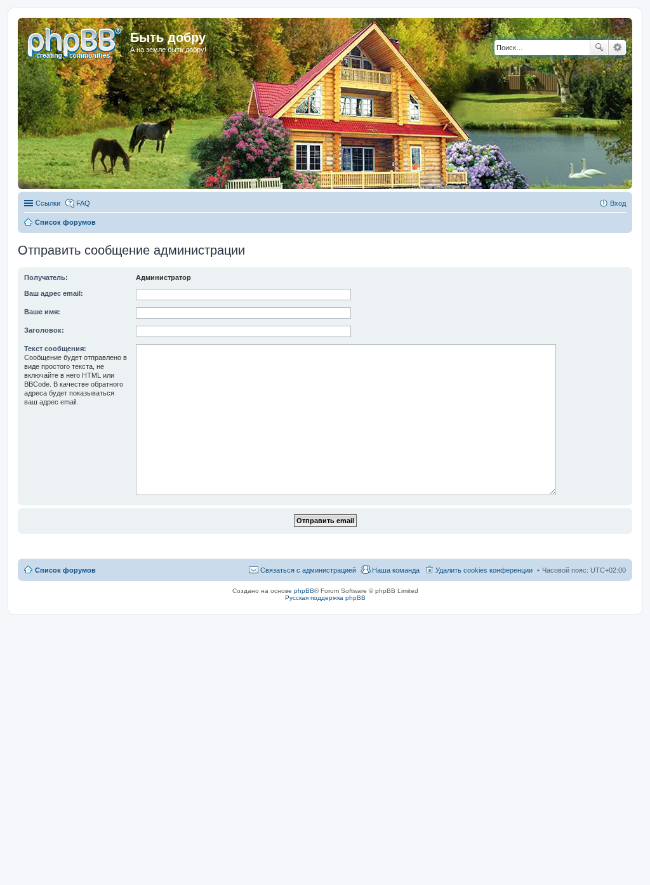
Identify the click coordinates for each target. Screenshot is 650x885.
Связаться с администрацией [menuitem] (308, 570)
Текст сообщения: (55, 348)
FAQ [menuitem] (83, 203)
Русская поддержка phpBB (325, 597)
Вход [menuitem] (618, 203)
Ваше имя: (42, 312)
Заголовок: (44, 330)
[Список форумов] (75, 41)
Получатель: (46, 277)
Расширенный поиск (617, 47)
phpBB (304, 590)
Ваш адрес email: (53, 293)
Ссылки (48, 203)
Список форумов (65, 570)
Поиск (599, 47)
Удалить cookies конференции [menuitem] (484, 570)
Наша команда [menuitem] (396, 570)
